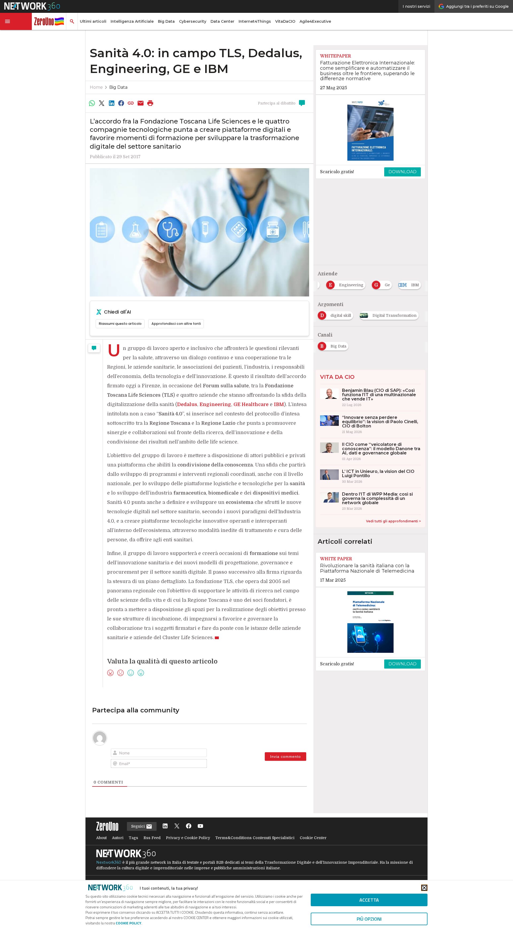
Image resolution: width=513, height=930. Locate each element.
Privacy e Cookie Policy (188, 838)
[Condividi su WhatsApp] (92, 103)
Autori (117, 838)
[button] (16, 21)
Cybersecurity (192, 21)
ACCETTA (369, 900)
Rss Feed (152, 838)
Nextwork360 (108, 862)
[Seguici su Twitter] (177, 826)
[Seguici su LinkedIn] (165, 826)
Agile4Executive (315, 21)
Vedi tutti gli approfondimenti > (393, 521)
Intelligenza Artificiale (132, 21)
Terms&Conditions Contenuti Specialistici (254, 838)
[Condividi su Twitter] (101, 103)
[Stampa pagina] (150, 103)
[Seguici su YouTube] (200, 826)
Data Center (222, 21)
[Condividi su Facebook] (121, 103)
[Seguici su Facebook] (188, 826)
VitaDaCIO (285, 21)
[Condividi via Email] (140, 103)
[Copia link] (131, 103)
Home (96, 87)
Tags (133, 838)
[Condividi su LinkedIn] (111, 103)
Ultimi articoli (93, 21)
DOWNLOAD (402, 171)
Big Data (166, 21)
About (101, 838)
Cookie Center (313, 838)
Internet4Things (255, 21)
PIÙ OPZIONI (369, 919)
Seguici (138, 826)
